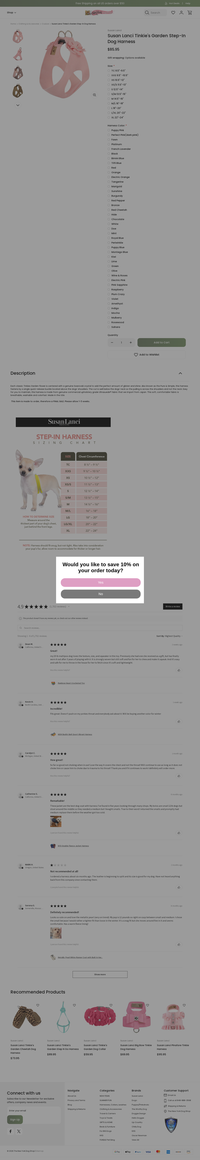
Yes (101, 582)
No (101, 594)
